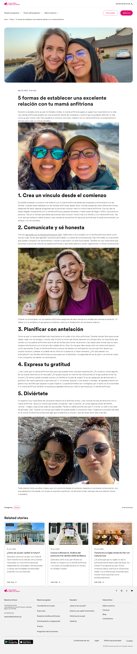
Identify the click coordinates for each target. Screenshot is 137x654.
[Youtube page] (132, 591)
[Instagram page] (121, 591)
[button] (110, 13)
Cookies (129, 641)
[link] (6, 19)
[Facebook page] (116, 591)
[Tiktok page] (127, 591)
